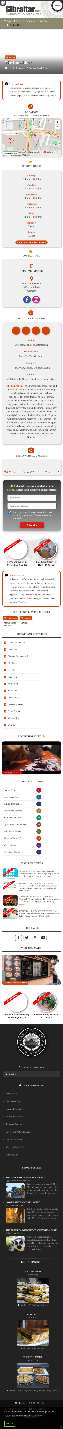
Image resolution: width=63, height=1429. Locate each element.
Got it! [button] (9, 1423)
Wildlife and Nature (14, 1139)
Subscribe (31, 525)
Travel (18, 21)
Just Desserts (33, 1272)
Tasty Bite (33, 1314)
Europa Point (11, 1094)
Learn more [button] (37, 1415)
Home (9, 21)
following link (34, 594)
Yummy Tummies (33, 1357)
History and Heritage (15, 1116)
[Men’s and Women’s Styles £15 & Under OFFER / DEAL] (17, 537)
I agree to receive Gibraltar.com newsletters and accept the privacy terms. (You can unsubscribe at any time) (33, 515)
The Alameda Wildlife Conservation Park (31, 1230)
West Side (43, 21)
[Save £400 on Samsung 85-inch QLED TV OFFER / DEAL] (16, 989)
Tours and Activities (14, 1124)
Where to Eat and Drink (16, 1147)
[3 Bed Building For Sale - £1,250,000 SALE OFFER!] (46, 989)
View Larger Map (10, 153)
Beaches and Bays (13, 1101)
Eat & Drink (30, 21)
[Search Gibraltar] (5, 1074)
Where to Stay (12, 1155)
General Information (15, 1109)
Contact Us (37, 1403)
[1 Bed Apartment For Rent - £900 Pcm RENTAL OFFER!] (47, 537)
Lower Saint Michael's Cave (23, 1202)
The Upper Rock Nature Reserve (25, 1177)
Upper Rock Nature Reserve (18, 1132)
